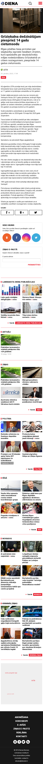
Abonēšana (21, 717)
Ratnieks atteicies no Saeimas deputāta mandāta (10, 436)
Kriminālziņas (9, 603)
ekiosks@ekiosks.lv (21, 761)
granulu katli (10, 694)
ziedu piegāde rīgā (11, 673)
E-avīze (21, 725)
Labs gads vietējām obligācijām (9, 298)
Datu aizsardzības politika (21, 755)
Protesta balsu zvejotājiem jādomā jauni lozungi (30, 436)
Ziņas (5, 364)
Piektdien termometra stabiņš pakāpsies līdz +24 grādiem (10, 349)
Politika (6, 418)
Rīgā (3, 77)
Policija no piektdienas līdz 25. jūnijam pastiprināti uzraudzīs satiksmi (32, 622)
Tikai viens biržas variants (29, 316)
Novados (7, 538)
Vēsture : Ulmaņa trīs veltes (31, 298)
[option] (21, 20)
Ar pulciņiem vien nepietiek (8, 555)
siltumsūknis (29, 696)
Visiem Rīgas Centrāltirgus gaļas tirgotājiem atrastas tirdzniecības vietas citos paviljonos (31, 519)
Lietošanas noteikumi (22, 753)
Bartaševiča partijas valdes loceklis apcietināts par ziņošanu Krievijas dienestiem (31, 645)
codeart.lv (25, 758)
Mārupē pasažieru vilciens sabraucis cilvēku (30, 382)
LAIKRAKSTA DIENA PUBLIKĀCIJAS (18, 282)
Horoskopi (21, 721)
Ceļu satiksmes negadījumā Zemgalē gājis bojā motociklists (10, 621)
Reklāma (21, 732)
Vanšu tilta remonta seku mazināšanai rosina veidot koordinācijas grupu (9, 496)
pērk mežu (20, 674)
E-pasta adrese (8, 256)
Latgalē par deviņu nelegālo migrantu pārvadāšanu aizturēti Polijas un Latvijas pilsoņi (31, 558)
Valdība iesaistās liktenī (10, 316)
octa (33, 680)
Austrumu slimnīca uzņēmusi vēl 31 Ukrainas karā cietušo (10, 402)
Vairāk (11, 323)
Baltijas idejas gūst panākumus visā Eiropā (32, 401)
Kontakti (21, 736)
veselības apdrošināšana (18, 686)
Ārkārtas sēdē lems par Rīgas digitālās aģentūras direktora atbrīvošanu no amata (32, 496)
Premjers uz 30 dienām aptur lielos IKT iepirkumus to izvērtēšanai (10, 457)
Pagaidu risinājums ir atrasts (10, 516)
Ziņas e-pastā (21, 729)
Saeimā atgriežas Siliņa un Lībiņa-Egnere (32, 455)
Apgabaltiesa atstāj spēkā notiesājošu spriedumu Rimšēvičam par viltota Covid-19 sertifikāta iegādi (10, 645)
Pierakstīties (34, 265)
